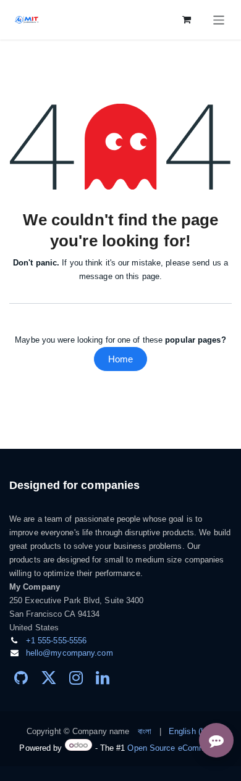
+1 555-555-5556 (56, 640)
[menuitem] (144, 732)
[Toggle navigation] (219, 19)
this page (142, 276)
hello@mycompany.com (69, 653)
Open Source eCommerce (174, 748)
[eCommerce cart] (187, 19)
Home (120, 359)
